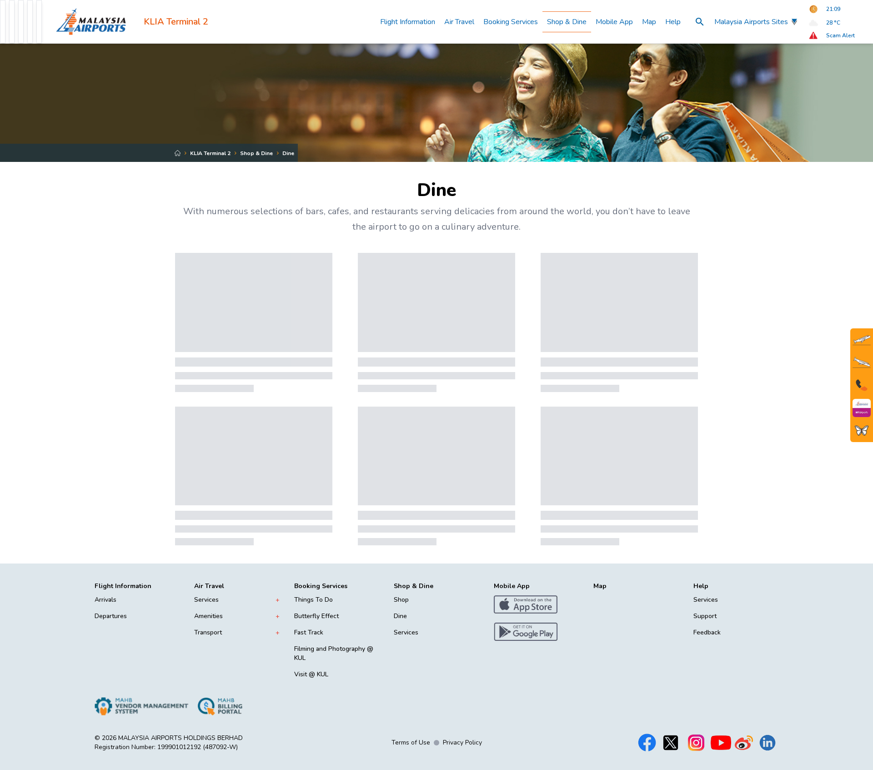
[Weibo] (744, 743)
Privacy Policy (462, 742)
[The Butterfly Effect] (861, 430)
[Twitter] (671, 743)
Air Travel (459, 22)
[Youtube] (721, 743)
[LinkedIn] (767, 743)
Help (673, 22)
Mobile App (614, 22)
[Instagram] (696, 743)
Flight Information (407, 22)
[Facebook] (647, 743)
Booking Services (510, 22)
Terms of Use (410, 742)
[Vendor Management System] (142, 706)
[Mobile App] (861, 408)
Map (649, 22)
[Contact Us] (861, 385)
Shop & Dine (567, 22)
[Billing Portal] (220, 706)
